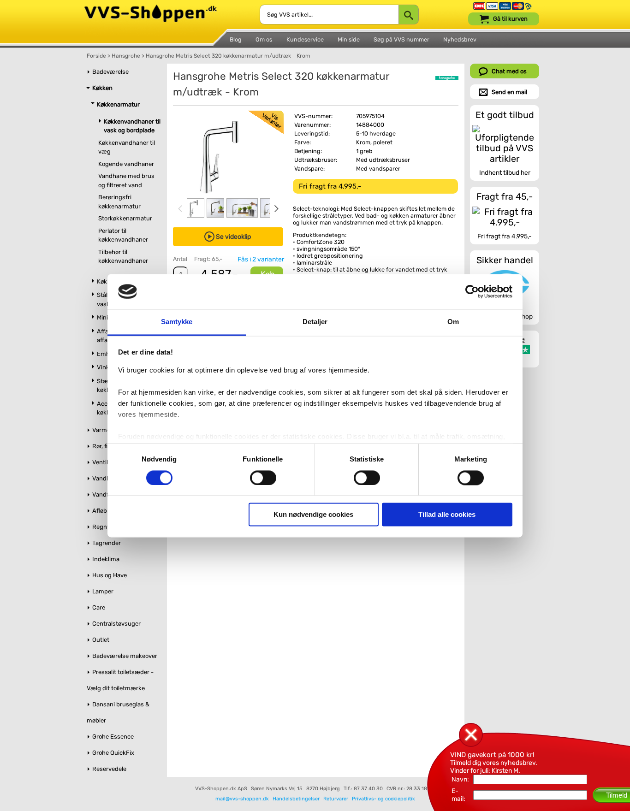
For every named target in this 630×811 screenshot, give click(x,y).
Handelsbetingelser (296, 799)
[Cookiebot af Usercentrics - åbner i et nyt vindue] (472, 291)
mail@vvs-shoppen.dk (242, 799)
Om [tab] (453, 322)
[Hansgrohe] (446, 78)
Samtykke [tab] (177, 322)
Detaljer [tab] (315, 322)
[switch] (263, 477)
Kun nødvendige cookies (313, 515)
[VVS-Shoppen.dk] (150, 8)
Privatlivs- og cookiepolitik (383, 799)
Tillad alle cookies (446, 515)
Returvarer (335, 799)
